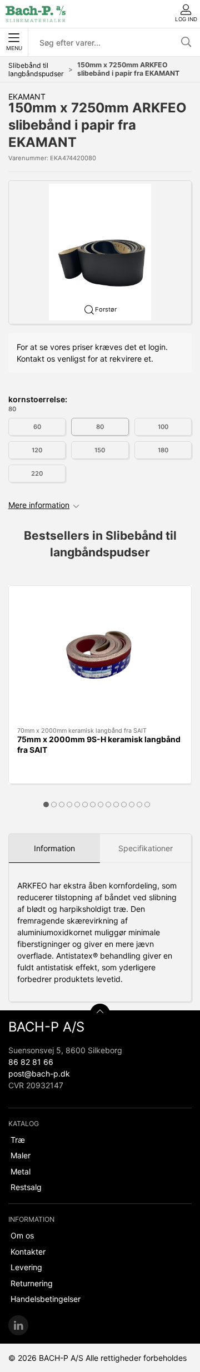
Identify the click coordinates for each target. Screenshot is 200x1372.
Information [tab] (54, 848)
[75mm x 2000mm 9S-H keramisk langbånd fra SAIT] (100, 656)
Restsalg (26, 1187)
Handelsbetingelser (46, 1299)
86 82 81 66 (30, 1062)
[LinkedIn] (18, 1325)
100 (163, 427)
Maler (21, 1155)
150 (99, 450)
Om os (22, 1235)
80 (100, 427)
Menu (14, 48)
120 (37, 450)
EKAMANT (27, 96)
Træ (18, 1139)
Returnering (32, 1283)
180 (163, 450)
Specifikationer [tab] (145, 848)
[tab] (46, 804)
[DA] (35, 14)
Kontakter (28, 1251)
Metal (21, 1171)
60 (37, 427)
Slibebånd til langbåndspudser (36, 69)
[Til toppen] (100, 1014)
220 (37, 473)
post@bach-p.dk (39, 1073)
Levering (26, 1267)
